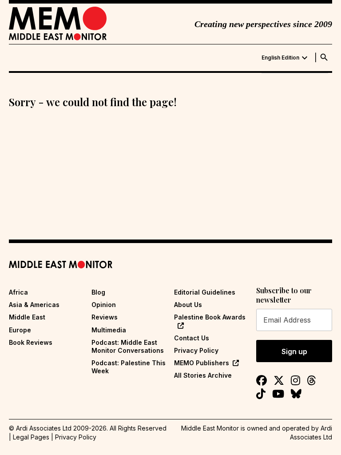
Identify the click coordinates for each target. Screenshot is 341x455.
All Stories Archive (203, 375)
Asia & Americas (34, 304)
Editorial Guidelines (204, 292)
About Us (188, 304)
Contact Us (191, 338)
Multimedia (108, 330)
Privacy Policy (196, 350)
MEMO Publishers (201, 363)
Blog (98, 292)
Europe (20, 330)
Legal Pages (31, 437)
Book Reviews (30, 342)
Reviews (104, 317)
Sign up (294, 351)
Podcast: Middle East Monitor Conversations (127, 346)
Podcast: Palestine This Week (128, 367)
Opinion (103, 304)
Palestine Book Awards (210, 317)
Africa (18, 292)
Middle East (27, 317)
